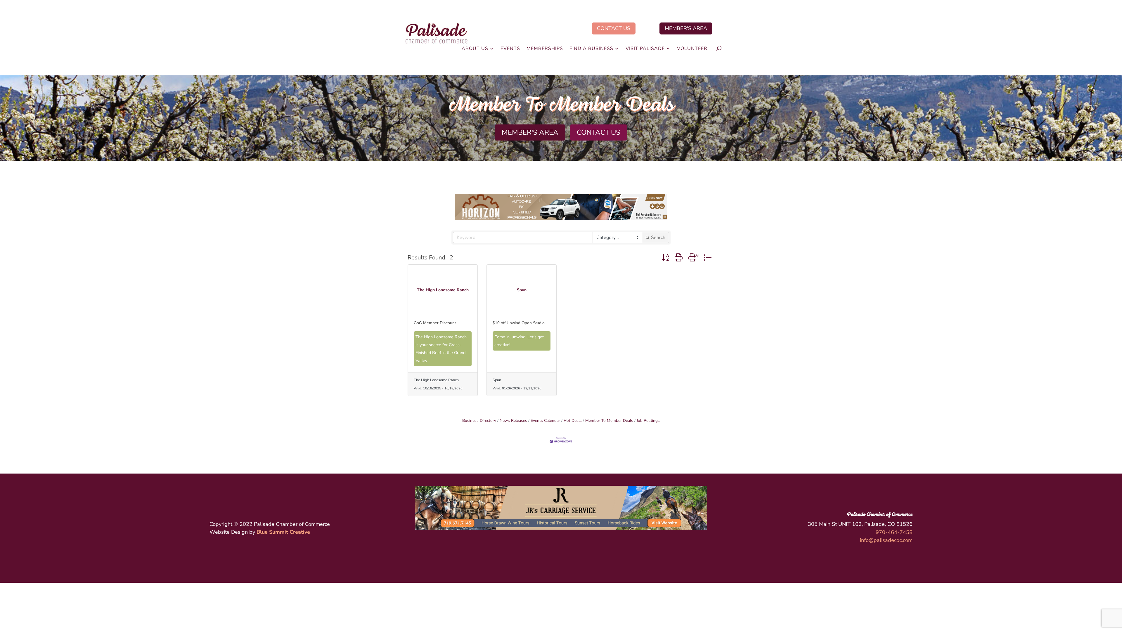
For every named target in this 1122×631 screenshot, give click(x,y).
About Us (475, 49)
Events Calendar (545, 420)
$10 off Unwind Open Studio (519, 322)
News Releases (513, 420)
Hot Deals (573, 420)
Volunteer (692, 49)
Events (510, 49)
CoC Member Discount (435, 322)
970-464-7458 (894, 532)
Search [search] (658, 237)
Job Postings (648, 420)
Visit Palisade (645, 49)
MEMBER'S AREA (686, 28)
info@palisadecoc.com (886, 540)
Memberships (545, 49)
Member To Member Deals (609, 420)
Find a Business (591, 49)
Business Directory (479, 420)
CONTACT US (613, 28)
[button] (665, 257)
